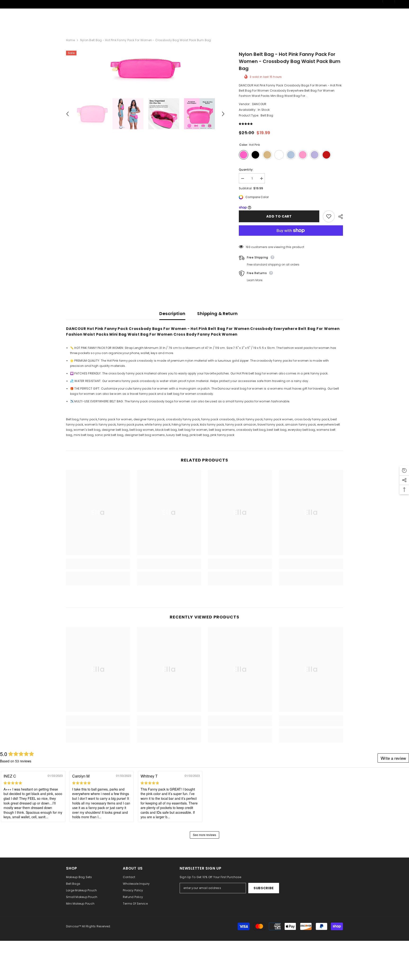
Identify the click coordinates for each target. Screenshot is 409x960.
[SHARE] (339, 216)
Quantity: (246, 170)
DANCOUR (259, 104)
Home (70, 40)
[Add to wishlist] (329, 216)
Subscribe (263, 888)
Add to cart (279, 216)
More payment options (291, 238)
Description (172, 313)
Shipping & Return (217, 313)
